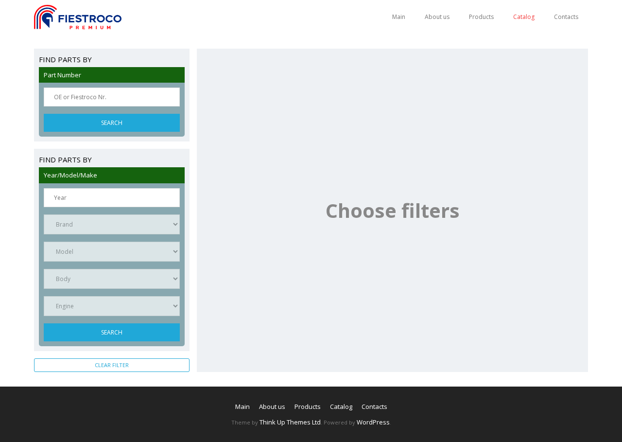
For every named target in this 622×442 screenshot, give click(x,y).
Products (481, 17)
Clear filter (112, 365)
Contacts (566, 17)
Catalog (524, 17)
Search (111, 123)
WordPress (373, 422)
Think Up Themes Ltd (290, 422)
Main (398, 17)
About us (437, 17)
